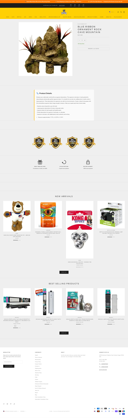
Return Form (37, 370)
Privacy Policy (38, 361)
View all (64, 272)
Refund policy (38, 359)
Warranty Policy (38, 372)
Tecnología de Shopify (64, 411)
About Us (108, 16)
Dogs (7, 16)
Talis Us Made (118, 16)
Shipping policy (38, 368)
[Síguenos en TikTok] (14, 404)
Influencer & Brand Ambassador (41, 383)
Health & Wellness (79, 16)
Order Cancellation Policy (40, 397)
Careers (36, 379)
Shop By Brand (67, 16)
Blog (36, 395)
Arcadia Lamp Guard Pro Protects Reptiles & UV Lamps (111, 320)
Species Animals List (54, 16)
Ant (25, 16)
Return (36, 392)
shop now (62, 5)
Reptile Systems (111, 230)
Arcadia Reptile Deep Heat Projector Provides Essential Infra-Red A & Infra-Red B (79, 320)
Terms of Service (38, 357)
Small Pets (43, 16)
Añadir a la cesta (93, 48)
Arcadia (17, 317)
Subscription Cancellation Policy (41, 399)
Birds (30, 16)
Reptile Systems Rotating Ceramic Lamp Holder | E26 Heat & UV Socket (111, 232)
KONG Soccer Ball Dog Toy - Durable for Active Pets (79, 263)
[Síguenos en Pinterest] (10, 404)
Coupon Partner (38, 364)
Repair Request (38, 386)
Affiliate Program (38, 381)
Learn (101, 16)
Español (23, 411)
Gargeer (48, 230)
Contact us (37, 366)
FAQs (36, 377)
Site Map (37, 375)
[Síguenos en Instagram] (7, 404)
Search (36, 355)
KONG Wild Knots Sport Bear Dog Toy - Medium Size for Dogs (17, 236)
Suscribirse (8, 366)
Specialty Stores (92, 16)
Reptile (19, 16)
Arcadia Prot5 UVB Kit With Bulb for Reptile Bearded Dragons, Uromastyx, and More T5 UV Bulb (17, 320)
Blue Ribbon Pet (82, 23)
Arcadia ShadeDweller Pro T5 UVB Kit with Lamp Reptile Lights (48, 320)
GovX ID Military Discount (40, 388)
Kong (17, 233)
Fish (36, 16)
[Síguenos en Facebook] (4, 404)
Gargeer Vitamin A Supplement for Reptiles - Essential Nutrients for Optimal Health (48, 232)
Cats (13, 16)
